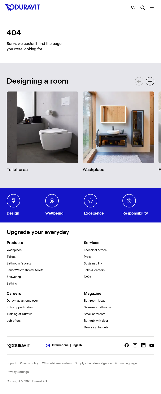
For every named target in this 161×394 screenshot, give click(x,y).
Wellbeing (54, 213)
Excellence (94, 213)
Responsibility (135, 213)
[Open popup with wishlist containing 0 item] (133, 7)
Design (13, 213)
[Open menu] (151, 7)
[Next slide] (150, 81)
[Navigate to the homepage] (23, 7)
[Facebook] (126, 345)
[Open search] (142, 7)
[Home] (18, 345)
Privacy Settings (18, 372)
